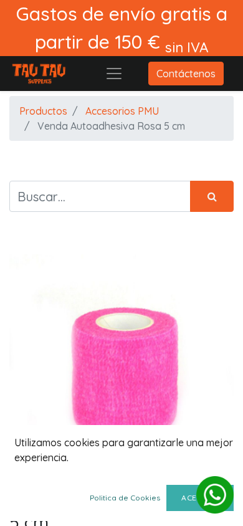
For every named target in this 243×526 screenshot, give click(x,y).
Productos (43, 111)
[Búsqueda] (212, 196)
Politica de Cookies (125, 497)
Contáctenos (186, 73)
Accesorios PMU (122, 111)
